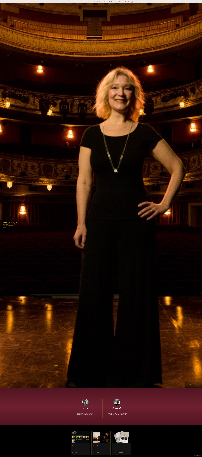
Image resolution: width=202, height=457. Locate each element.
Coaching (121, 1)
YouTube (101, 1)
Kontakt (127, 1)
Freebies (110, 1)
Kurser (105, 1)
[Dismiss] (200, 455)
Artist (115, 1)
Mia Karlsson (72, 1)
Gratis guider (193, 384)
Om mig (96, 1)
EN (132, 1)
